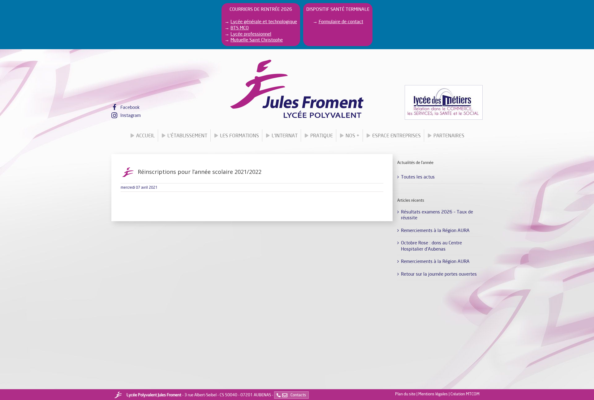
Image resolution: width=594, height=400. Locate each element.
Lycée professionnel (250, 34)
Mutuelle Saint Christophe (256, 39)
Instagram (130, 115)
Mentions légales (433, 393)
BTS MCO (239, 27)
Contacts (298, 394)
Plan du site (405, 393)
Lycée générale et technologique (263, 21)
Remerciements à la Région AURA (435, 230)
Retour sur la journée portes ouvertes (439, 274)
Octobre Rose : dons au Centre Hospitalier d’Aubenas (431, 246)
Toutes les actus (418, 176)
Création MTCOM (465, 393)
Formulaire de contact (341, 21)
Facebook (130, 107)
